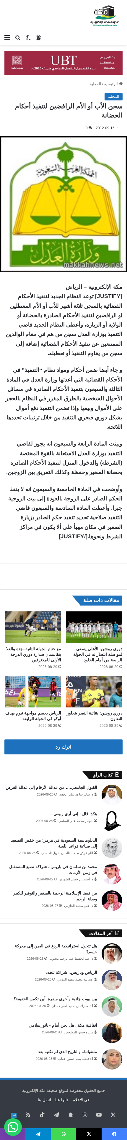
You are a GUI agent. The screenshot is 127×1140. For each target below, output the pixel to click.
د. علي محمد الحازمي (78, 905)
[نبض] (14, 1115)
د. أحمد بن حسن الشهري (76, 879)
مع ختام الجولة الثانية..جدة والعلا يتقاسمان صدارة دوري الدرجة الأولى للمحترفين (33, 654)
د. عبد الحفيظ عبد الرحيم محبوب (71, 958)
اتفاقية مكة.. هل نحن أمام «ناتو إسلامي (63, 1025)
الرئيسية (111, 84)
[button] (13, 1127)
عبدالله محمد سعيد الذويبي (75, 979)
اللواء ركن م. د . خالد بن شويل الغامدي (67, 853)
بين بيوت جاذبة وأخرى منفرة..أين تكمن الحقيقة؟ (55, 998)
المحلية (95, 84)
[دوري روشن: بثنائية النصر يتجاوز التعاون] (94, 692)
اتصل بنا (44, 1100)
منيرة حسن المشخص (78, 1032)
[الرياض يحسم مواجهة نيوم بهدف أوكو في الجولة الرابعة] (33, 692)
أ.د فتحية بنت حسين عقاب (75, 1058)
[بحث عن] (18, 37)
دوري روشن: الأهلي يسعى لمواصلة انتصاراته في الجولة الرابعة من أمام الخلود (97, 654)
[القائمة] (7, 37)
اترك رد (63, 747)
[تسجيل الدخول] (38, 37)
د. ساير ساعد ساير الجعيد (76, 794)
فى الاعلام (81, 1100)
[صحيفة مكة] (105, 16)
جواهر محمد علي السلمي (75, 821)
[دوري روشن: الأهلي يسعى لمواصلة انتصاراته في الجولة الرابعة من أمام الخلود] (94, 627)
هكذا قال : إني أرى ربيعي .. (73, 813)
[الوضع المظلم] (28, 37)
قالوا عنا (62, 1100)
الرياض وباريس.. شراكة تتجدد (71, 972)
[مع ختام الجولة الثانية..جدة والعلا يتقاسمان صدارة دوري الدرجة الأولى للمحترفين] (33, 627)
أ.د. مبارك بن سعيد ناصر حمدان (72, 1006)
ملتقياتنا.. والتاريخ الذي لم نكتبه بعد (67, 1051)
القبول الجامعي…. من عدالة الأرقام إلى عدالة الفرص (51, 787)
